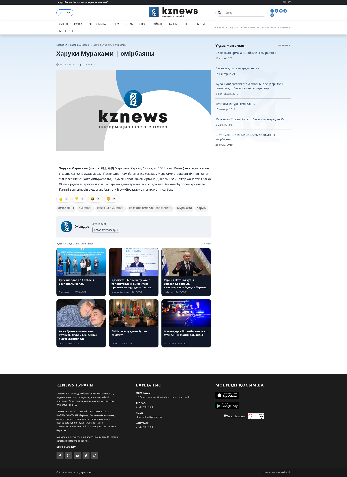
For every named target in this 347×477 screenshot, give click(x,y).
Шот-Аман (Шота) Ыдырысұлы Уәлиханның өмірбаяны (246, 137)
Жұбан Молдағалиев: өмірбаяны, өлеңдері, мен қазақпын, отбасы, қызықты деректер (249, 86)
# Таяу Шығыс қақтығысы (276, 27)
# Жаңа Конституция (226, 27)
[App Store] (253, 395)
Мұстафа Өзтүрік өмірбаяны (235, 104)
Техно (187, 24)
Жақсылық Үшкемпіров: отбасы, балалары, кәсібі (249, 119)
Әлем (115, 24)
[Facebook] (272, 10)
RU (284, 2)
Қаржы (172, 24)
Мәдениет (66, 31)
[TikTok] (272, 15)
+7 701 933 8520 (144, 407)
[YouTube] (281, 10)
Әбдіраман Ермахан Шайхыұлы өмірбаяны (245, 53)
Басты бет (61, 44)
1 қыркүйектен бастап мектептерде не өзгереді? (82, 2)
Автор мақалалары (106, 230)
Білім (201, 24)
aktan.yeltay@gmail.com (149, 417)
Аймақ (158, 24)
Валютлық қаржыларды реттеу (237, 68)
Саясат (78, 24)
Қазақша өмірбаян (80, 44)
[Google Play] (253, 405)
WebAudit (286, 472)
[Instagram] (277, 10)
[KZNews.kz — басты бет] (173, 12)
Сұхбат (63, 24)
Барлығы (284, 45)
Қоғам (129, 24)
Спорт (143, 24)
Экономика (97, 24)
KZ (289, 2)
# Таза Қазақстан (250, 27)
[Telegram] (285, 10)
